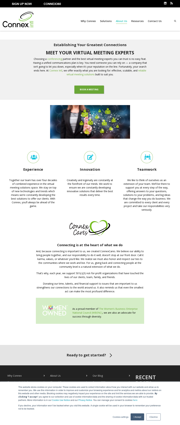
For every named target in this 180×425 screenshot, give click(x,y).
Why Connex (88, 21)
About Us (121, 21)
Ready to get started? (86, 355)
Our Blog (98, 375)
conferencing (54, 59)
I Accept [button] (137, 416)
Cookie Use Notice (61, 399)
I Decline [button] (153, 416)
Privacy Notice (85, 399)
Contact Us (155, 21)
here (135, 400)
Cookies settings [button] (120, 416)
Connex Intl (55, 70)
